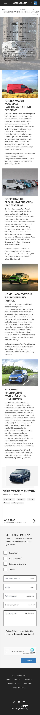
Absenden (28, 660)
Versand (18, 684)
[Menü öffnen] (5, 2)
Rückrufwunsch (15, 558)
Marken (16, 12)
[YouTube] (24, 701)
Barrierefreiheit (19, 688)
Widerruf (27, 684)
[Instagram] (13, 701)
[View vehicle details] (34, 521)
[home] (3, 9)
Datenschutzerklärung (23, 634)
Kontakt (10, 684)
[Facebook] (19, 701)
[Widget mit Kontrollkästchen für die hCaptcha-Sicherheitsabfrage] (20, 651)
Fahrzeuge (8, 12)
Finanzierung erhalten (18, 564)
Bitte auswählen (11, 605)
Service (12, 569)
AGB (13, 676)
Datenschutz (21, 676)
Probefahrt (13, 553)
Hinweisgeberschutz (13, 680)
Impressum (28, 680)
